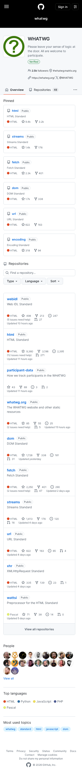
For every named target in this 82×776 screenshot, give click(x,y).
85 (27, 423)
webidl (12, 299)
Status (46, 751)
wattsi (12, 598)
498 (28, 315)
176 (40, 147)
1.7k (27, 199)
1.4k (27, 147)
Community (60, 751)
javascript (52, 729)
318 (27, 250)
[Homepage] (41, 6)
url (9, 534)
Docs (73, 751)
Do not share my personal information (41, 758)
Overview (17, 89)
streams (13, 502)
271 (42, 355)
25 (51, 423)
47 (40, 490)
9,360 (29, 351)
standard (25, 729)
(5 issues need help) (18, 319)
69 (25, 387)
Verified (33, 61)
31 (13, 459)
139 (41, 582)
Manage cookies (47, 754)
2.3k (28, 173)
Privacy (21, 751)
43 (13, 387)
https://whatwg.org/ (43, 77)
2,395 (60, 351)
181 (56, 455)
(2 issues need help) (18, 427)
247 (55, 315)
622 (27, 224)
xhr (9, 566)
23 (54, 582)
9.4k (28, 121)
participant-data (20, 370)
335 (28, 582)
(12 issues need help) (19, 355)
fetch (11, 470)
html (10, 334)
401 (40, 173)
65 (54, 550)
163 (39, 224)
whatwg (10, 729)
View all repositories (39, 629)
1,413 (29, 518)
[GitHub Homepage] (28, 765)
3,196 (44, 351)
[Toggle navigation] (6, 6)
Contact (29, 754)
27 (40, 319)
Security (34, 751)
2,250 (29, 487)
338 (40, 199)
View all (8, 678)
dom (10, 438)
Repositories (45, 89)
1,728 (29, 455)
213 (41, 315)
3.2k (41, 121)
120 (56, 518)
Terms (9, 751)
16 (13, 522)
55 (39, 423)
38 (40, 614)
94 (39, 250)
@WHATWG (66, 77)
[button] (75, 89)
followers (40, 70)
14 (51, 614)
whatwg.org (16, 402)
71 (28, 614)
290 (57, 487)
